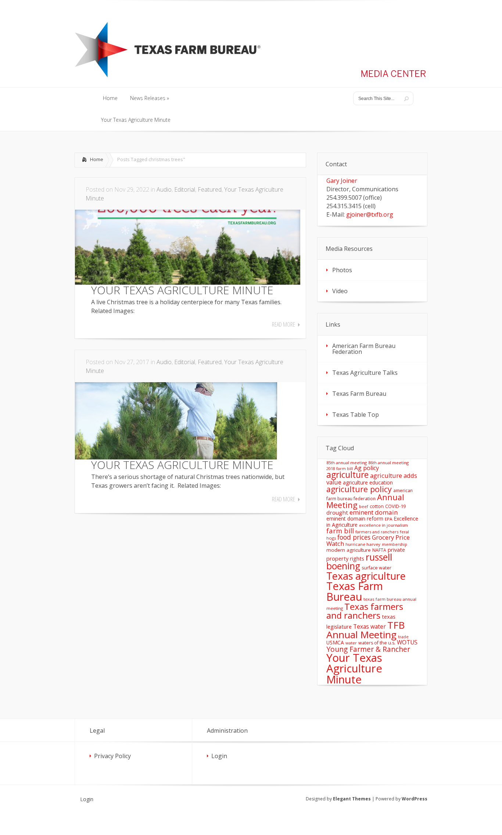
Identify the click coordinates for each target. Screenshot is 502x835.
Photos (342, 270)
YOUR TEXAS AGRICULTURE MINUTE (182, 290)
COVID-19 (395, 506)
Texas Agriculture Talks (365, 373)
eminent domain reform (354, 518)
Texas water (369, 626)
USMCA (335, 642)
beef (363, 506)
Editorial (184, 189)
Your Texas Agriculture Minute (354, 668)
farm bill (340, 530)
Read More (283, 324)
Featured (210, 189)
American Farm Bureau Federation (363, 349)
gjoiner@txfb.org (369, 214)
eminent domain (373, 512)
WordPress (414, 799)
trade (403, 636)
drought (337, 512)
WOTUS (407, 642)
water (351, 643)
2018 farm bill (339, 468)
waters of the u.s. (376, 643)
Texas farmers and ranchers (364, 610)
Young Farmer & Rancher (368, 649)
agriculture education (368, 482)
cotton (377, 506)
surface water (376, 568)
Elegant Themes (352, 799)
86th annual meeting (388, 462)
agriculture (347, 474)
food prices (353, 537)
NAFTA (379, 550)
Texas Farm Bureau (359, 394)
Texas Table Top (355, 415)
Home (96, 159)
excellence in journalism (383, 525)
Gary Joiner (341, 181)
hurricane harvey (362, 544)
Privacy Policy (112, 756)
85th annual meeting (346, 462)
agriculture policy (359, 489)
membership (394, 544)
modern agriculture (348, 550)
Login (219, 756)
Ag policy (366, 468)
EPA (388, 519)
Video (340, 291)
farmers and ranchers (376, 531)
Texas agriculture (366, 576)
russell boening (359, 561)
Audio (164, 189)
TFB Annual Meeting (365, 629)
